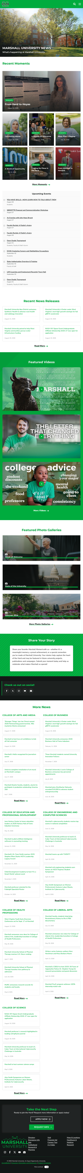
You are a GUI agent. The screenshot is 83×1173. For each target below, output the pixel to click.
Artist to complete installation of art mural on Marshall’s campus (20, 771)
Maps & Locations (73, 1137)
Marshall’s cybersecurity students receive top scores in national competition (61, 822)
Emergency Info (34, 1140)
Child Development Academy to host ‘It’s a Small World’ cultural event (20, 873)
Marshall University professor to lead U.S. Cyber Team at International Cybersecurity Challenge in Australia (61, 839)
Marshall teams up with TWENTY (57, 854)
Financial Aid (52, 1140)
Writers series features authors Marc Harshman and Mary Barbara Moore (59, 952)
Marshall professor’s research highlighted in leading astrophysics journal (21, 1032)
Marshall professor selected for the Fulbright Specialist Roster (18, 888)
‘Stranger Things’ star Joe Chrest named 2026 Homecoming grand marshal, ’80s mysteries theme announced (19, 723)
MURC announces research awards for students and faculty (19, 986)
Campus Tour (52, 1142)
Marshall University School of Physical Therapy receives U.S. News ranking (19, 953)
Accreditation (6, 1163)
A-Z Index (51, 1145)
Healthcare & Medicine (72, 1141)
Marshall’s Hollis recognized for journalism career (20, 755)
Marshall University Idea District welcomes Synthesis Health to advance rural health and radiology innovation (20, 311)
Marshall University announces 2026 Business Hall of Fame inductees (58, 740)
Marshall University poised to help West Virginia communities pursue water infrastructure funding (19, 330)
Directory (31, 1137)
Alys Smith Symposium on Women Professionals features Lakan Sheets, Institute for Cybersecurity (59, 887)
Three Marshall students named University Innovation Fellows (61, 755)
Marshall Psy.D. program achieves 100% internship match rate (60, 985)
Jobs (29, 1142)
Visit (49, 1137)
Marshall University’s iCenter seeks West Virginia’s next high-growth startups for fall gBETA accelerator (61, 311)
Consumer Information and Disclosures (24, 1163)
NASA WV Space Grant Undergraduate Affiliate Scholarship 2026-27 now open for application (61, 330)
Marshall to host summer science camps (19, 1064)
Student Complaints (44, 1163)
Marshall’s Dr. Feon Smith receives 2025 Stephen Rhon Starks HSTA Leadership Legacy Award (20, 856)
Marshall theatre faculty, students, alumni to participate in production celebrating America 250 (21, 787)
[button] (74, 4)
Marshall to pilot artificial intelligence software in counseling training (18, 840)
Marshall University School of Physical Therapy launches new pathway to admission (19, 969)
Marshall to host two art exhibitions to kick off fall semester (20, 740)
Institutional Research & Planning (32, 1147)
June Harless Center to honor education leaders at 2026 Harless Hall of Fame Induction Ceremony (19, 823)
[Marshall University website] (5, 4)
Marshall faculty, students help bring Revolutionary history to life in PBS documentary (58, 918)
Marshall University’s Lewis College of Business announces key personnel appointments (59, 772)
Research (70, 1145)
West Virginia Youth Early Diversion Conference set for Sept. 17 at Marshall (19, 920)
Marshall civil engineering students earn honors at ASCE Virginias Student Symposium (60, 869)
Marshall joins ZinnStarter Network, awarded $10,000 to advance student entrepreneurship (59, 789)
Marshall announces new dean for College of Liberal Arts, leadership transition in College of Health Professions (21, 936)
